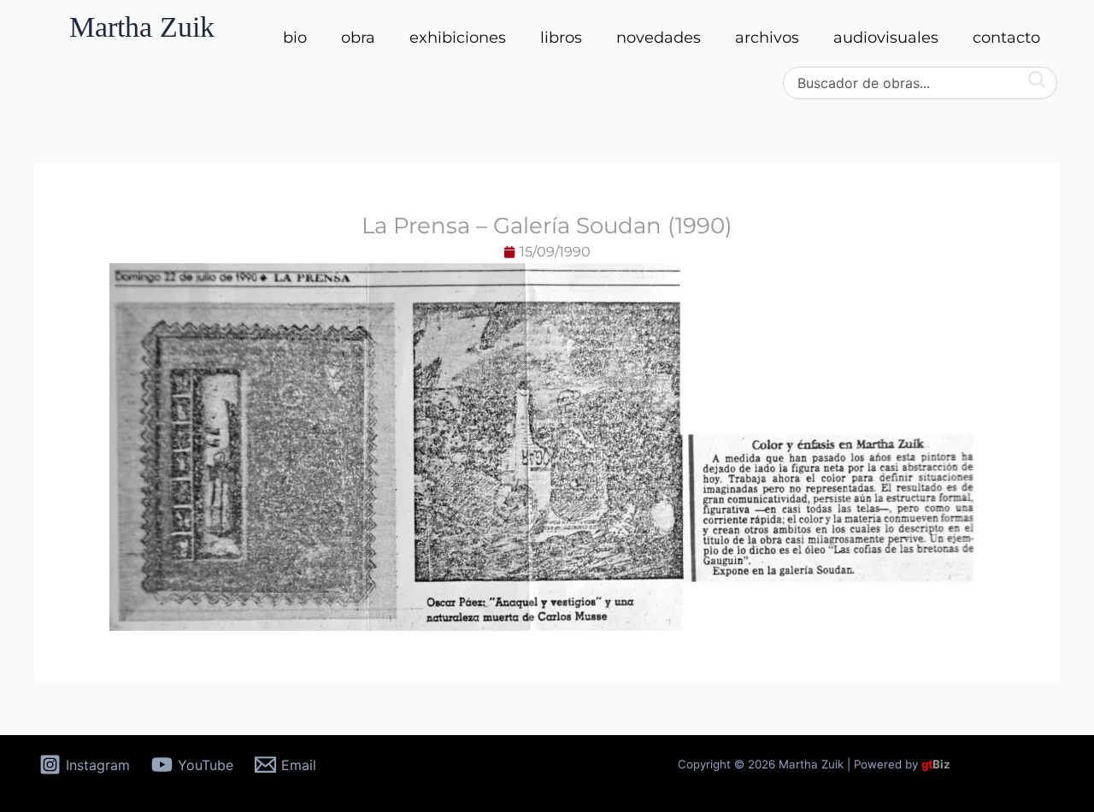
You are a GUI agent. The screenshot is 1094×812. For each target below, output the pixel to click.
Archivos (767, 37)
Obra (358, 37)
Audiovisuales (885, 37)
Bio (295, 37)
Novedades (658, 37)
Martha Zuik (142, 27)
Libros (561, 37)
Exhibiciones (457, 37)
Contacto (1006, 37)
